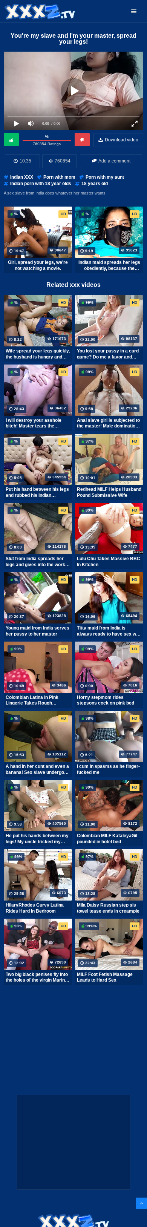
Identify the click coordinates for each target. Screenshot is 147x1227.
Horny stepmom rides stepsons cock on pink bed (105, 700)
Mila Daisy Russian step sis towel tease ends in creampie (108, 908)
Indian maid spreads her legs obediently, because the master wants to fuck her (109, 265)
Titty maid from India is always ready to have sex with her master (109, 631)
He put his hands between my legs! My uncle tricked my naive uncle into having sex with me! (37, 838)
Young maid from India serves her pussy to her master (37, 631)
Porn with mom (59, 177)
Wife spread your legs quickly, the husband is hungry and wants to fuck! (38, 354)
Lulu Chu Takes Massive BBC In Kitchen (108, 561)
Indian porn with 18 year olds (40, 183)
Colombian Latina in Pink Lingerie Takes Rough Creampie (32, 700)
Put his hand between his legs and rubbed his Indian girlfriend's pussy (37, 492)
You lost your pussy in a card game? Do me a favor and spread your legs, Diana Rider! (108, 354)
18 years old (94, 183)
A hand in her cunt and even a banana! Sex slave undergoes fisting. (37, 769)
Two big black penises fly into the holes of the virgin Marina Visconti (37, 977)
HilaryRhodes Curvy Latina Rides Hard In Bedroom (35, 908)
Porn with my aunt (105, 177)
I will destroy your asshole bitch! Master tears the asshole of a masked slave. (35, 423)
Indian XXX (21, 177)
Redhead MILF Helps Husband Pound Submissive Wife (109, 492)
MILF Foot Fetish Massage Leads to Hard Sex (105, 977)
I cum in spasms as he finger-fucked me (108, 769)
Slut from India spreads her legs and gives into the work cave (35, 561)
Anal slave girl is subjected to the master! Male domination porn (108, 423)
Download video (121, 139)
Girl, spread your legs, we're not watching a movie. (38, 265)
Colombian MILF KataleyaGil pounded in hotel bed (107, 838)
